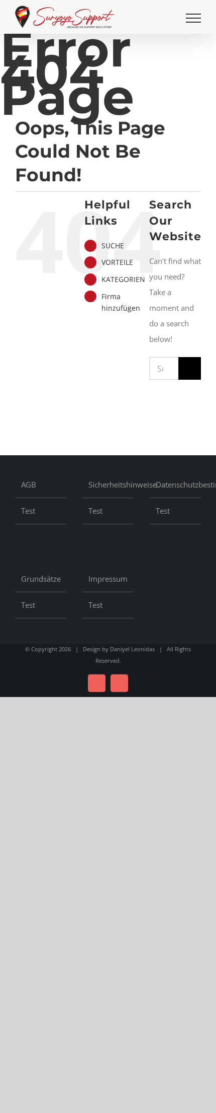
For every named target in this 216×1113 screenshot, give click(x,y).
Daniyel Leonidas (132, 649)
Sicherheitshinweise (108, 484)
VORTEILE (117, 262)
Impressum (108, 579)
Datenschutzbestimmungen (176, 484)
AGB (28, 484)
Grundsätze (41, 579)
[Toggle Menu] (193, 18)
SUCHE (112, 245)
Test (28, 511)
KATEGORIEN (123, 279)
